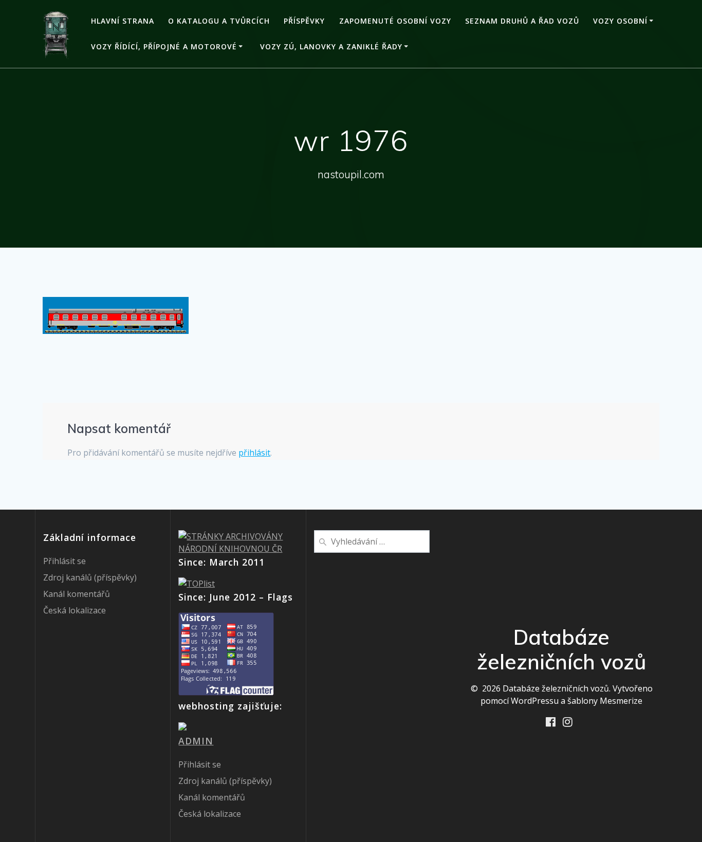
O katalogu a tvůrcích (219, 21)
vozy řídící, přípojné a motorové (164, 46)
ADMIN (195, 741)
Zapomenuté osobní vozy (395, 21)
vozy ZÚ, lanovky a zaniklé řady (331, 46)
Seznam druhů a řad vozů (522, 21)
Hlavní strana (122, 21)
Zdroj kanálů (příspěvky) (90, 577)
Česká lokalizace (74, 610)
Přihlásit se (64, 561)
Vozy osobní (620, 21)
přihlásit (254, 452)
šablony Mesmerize (604, 700)
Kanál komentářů (76, 594)
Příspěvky (304, 21)
